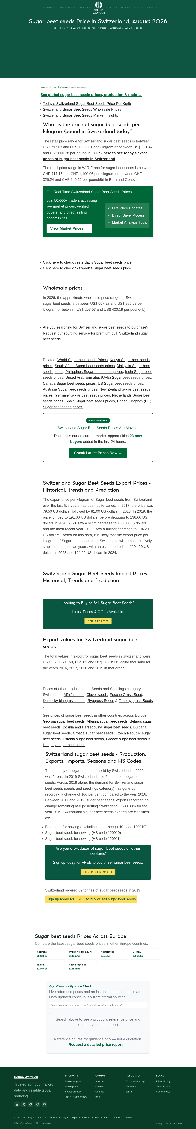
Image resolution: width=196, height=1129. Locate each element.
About (98, 8)
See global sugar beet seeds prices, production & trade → (91, 95)
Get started (131, 1086)
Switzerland (115, 28)
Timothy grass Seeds (136, 701)
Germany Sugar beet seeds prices (82, 395)
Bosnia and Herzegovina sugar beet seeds (97, 727)
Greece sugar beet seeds (126, 739)
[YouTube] (44, 1104)
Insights (48, 8)
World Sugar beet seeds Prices (81, 28)
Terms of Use (163, 1086)
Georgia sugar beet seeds (64, 721)
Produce (85, 8)
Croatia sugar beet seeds (93, 733)
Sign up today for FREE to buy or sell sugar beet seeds (91, 899)
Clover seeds (97, 695)
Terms (168, 1123)
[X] (23, 1104)
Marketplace (66, 8)
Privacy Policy (163, 1081)
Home (60, 28)
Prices (103, 28)
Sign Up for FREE (98, 621)
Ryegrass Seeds (100, 701)
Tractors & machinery (76, 1096)
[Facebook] (30, 1104)
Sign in (129, 1091)
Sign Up (138, 8)
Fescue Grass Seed (126, 695)
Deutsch (53, 1117)
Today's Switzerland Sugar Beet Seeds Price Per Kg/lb (87, 103)
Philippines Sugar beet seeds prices (94, 372)
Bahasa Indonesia (100, 1117)
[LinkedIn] (17, 1104)
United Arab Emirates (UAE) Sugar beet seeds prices (108, 377)
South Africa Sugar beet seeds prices (85, 366)
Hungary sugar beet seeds (64, 745)
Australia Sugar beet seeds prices (70, 389)
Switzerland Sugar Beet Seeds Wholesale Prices (82, 109)
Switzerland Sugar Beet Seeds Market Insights (80, 115)
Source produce (73, 1091)
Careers (99, 1086)
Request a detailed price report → (98, 1044)
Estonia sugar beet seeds (83, 739)
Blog (97, 1096)
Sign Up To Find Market (98, 872)
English (152, 8)
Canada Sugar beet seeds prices (69, 383)
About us (100, 1081)
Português (64, 1117)
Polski (129, 1117)
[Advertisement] (98, 52)
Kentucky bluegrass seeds (64, 701)
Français (42, 1117)
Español (76, 1117)
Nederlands (118, 1117)
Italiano (85, 1117)
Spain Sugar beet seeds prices (90, 401)
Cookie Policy (163, 1091)
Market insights (73, 1081)
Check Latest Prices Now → (98, 453)
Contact (111, 8)
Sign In (125, 8)
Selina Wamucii (26, 1077)
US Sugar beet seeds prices (120, 383)
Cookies (178, 1123)
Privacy (159, 1123)
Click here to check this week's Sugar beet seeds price (87, 268)
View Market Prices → (69, 228)
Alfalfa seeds (74, 695)
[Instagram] (37, 1104)
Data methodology (135, 1081)
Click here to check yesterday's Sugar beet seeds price (87, 262)
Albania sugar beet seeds (107, 721)
